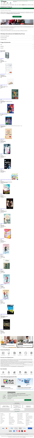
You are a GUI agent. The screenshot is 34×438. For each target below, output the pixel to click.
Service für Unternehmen (12, 421)
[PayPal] (25, 428)
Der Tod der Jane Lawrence (3, 208)
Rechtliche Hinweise (10, 397)
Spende (8, 372)
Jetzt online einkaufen (17, 16)
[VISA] (3, 428)
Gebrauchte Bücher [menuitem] (12, 4)
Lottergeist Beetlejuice (2, 124)
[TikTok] (22, 431)
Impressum (1, 422)
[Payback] (30, 428)
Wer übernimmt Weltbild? (3, 37)
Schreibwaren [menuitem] (29, 4)
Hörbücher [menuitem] (20, 4)
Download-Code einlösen (20, 419)
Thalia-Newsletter (25, 364)
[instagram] (17, 431)
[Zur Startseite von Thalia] (3, 1)
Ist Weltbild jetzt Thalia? (3, 39)
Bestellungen (2, 46)
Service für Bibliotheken (12, 420)
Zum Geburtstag (20, 372)
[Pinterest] (19, 431)
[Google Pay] (16, 428)
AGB (1, 423)
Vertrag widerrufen (17, 411)
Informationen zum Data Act (20, 423)
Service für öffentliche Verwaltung (11, 422)
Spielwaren (25, 353)
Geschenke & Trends (20, 353)
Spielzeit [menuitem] (23, 4)
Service (10, 413)
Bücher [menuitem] (1, 4)
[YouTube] (25, 431)
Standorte (1, 419)
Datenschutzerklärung (20, 422)
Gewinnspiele (14, 372)
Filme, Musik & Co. (3, 353)
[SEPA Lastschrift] (11, 428)
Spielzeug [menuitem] (26, 4)
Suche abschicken (15, 1)
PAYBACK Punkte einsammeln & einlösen (25, 384)
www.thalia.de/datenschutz (20, 366)
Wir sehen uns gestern (2, 138)
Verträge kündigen (19, 421)
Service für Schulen (11, 419)
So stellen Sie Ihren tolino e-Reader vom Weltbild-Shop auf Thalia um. (19, 30)
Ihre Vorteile (27, 413)
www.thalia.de (24, 359)
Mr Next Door (2, 153)
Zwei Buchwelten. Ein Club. (8, 384)
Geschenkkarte (27, 419)
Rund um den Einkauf (20, 413)
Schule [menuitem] (8, 4)
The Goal (1, 299)
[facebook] (14, 431)
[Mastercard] (6, 428)
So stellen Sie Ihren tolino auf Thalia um (8, 342)
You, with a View (2, 238)
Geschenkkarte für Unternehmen (28, 420)
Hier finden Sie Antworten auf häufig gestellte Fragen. (13, 13)
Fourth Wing (1, 329)
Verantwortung (2, 420)
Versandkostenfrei (25, 372)
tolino (1, 44)
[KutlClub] (10, 431)
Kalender (14, 353)
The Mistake (1, 284)
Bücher (8, 353)
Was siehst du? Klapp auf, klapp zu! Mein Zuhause (5, 179)
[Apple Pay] (20, 428)
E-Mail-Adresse (9, 398)
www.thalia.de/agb (13, 366)
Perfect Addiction (2, 168)
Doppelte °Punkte (3, 372)
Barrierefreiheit (2, 421)
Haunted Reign (2, 58)
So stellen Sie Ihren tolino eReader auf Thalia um (17, 8)
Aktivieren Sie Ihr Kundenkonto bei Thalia (25, 342)
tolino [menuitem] (17, 4)
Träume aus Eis (2, 223)
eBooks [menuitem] (16, 4)
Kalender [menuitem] (32, 4)
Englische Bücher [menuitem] (5, 4)
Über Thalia (1, 413)
